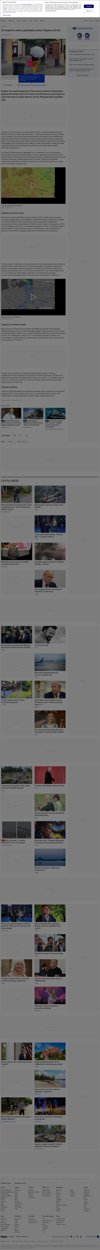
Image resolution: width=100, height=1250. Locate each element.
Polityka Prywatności (7, 15)
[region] (50, 8)
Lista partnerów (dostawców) (51, 10)
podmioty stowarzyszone (27, 4)
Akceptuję (88, 6)
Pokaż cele (88, 10)
